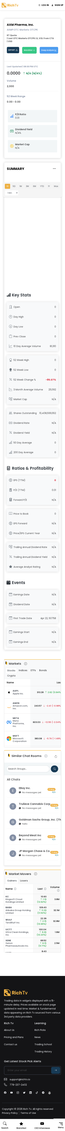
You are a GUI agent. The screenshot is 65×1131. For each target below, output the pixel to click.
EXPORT (11, 50)
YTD (42, 186)
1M (21, 186)
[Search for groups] (54, 768)
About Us (9, 1030)
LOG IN (45, 5)
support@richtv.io (20, 1079)
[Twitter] (24, 1093)
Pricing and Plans (14, 1037)
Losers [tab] (24, 880)
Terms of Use (28, 1113)
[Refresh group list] (56, 757)
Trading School (43, 1044)
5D (14, 186)
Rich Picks (40, 1030)
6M (34, 186)
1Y (49, 186)
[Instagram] (18, 1093)
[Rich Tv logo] (10, 5)
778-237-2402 (18, 1084)
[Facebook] (5, 1093)
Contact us (10, 1044)
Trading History (43, 1051)
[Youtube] (11, 1093)
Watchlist (28, 50)
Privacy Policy (10, 1113)
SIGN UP (59, 5)
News (37, 1037)
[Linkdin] (30, 1093)
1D (7, 186)
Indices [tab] (23, 670)
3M (27, 186)
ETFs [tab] (33, 670)
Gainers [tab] (12, 880)
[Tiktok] (37, 1093)
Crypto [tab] (11, 675)
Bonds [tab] (43, 670)
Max (56, 186)
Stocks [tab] (11, 670)
